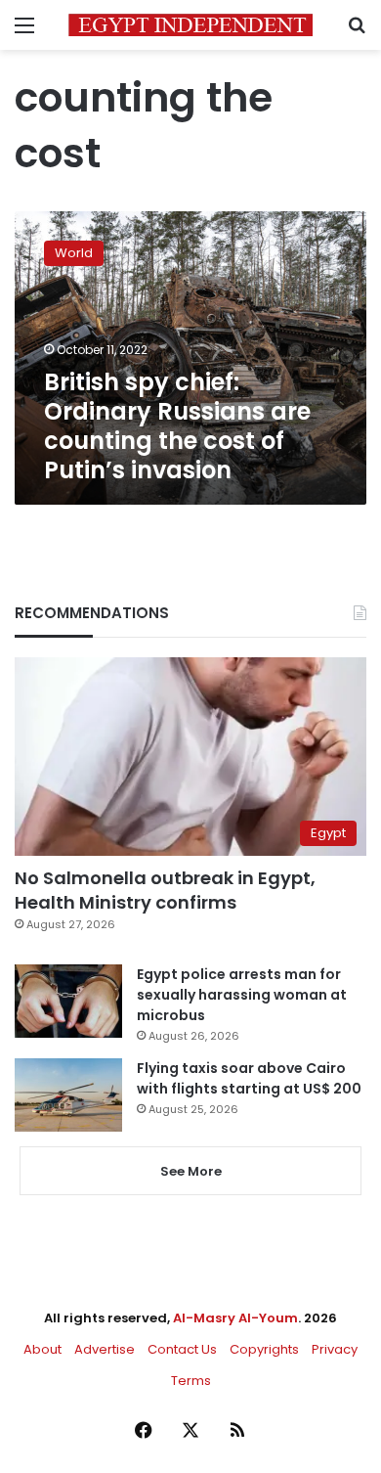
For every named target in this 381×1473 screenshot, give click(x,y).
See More (191, 1171)
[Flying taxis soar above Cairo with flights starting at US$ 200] (68, 1095)
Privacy (335, 1349)
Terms (191, 1380)
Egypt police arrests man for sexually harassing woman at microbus (242, 994)
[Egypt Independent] (190, 25)
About (42, 1349)
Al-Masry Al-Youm (235, 1318)
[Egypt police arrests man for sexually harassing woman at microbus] (68, 1001)
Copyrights (264, 1349)
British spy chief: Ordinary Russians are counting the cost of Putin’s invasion (177, 426)
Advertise (104, 1349)
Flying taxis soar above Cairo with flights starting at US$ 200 (249, 1078)
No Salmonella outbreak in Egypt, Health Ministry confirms (165, 890)
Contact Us (182, 1349)
